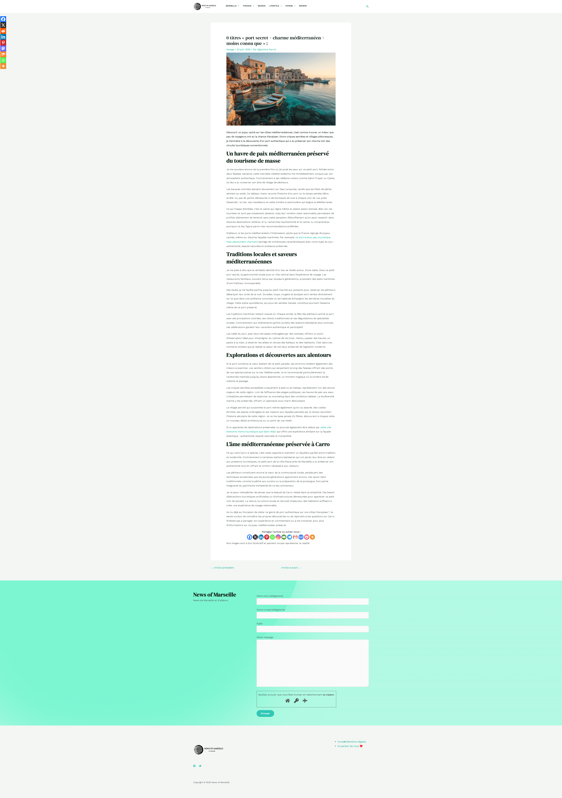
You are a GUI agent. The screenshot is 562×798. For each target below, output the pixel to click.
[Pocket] (306, 537)
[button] (238, 6)
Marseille (231, 6)
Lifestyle (274, 6)
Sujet (259, 623)
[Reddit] (3, 31)
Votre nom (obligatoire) (270, 596)
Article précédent (222, 567)
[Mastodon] (3, 48)
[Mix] (3, 54)
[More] (312, 537)
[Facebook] (249, 537)
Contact (342, 741)
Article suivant (291, 567)
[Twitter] (200, 766)
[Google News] (301, 537)
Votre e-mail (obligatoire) (271, 609)
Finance (247, 6)
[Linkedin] (261, 537)
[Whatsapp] (272, 537)
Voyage (289, 6)
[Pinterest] (266, 537)
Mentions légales (356, 741)
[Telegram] (289, 537)
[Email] (283, 537)
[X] (255, 537)
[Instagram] (278, 537)
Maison (261, 6)
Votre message (265, 637)
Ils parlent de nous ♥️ (350, 746)
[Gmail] (295, 537)
